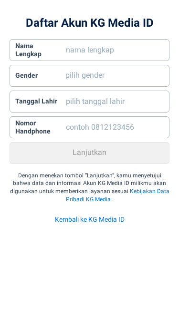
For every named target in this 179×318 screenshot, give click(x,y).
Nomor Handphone (33, 127)
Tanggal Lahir (36, 101)
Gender (26, 75)
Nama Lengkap (28, 50)
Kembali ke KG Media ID (90, 219)
